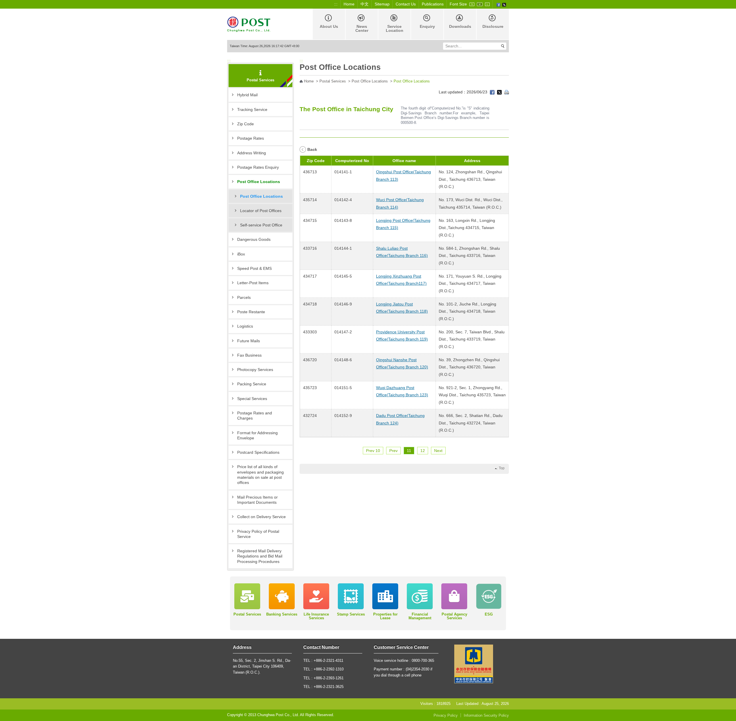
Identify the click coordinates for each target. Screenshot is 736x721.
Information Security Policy (486, 716)
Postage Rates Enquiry (258, 167)
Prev (393, 450)
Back (312, 149)
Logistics (245, 326)
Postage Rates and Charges (254, 415)
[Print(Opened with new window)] (506, 92)
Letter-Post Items (253, 282)
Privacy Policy (446, 716)
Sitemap (382, 4)
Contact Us (406, 4)
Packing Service (251, 384)
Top (502, 468)
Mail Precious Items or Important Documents (257, 500)
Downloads (460, 26)
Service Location (394, 28)
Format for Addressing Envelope (257, 435)
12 (422, 450)
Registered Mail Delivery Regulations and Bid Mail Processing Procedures (259, 556)
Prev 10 (373, 450)
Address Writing (251, 153)
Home (349, 4)
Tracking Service (252, 109)
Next (438, 450)
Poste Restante (251, 311)
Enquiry (427, 26)
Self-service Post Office (261, 225)
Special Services (252, 398)
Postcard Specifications (258, 452)
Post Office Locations (258, 181)
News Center (361, 28)
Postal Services (332, 81)
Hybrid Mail (247, 95)
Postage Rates (250, 138)
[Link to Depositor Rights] (473, 664)
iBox (241, 254)
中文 (365, 4)
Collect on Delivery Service (261, 516)
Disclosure (492, 26)
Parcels (244, 297)
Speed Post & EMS (254, 268)
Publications (433, 4)
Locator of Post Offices (260, 210)
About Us (329, 26)
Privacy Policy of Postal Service (258, 534)
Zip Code (245, 124)
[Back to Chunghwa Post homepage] (248, 23)
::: (336, 4)
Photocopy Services (255, 369)
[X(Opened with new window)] (504, 4)
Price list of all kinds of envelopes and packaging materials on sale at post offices (260, 474)
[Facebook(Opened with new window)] (498, 4)
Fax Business (249, 355)
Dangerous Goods (254, 239)
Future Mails (248, 341)
